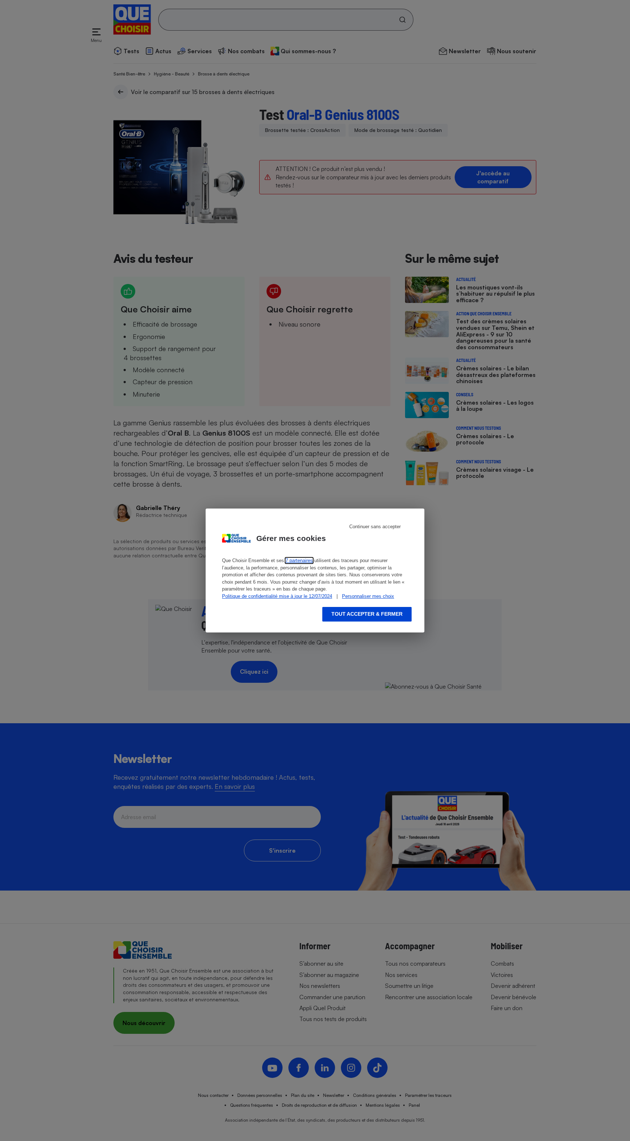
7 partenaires (299, 560)
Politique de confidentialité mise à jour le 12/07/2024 (277, 596)
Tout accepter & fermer (366, 614)
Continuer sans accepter (375, 526)
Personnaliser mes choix (368, 596)
